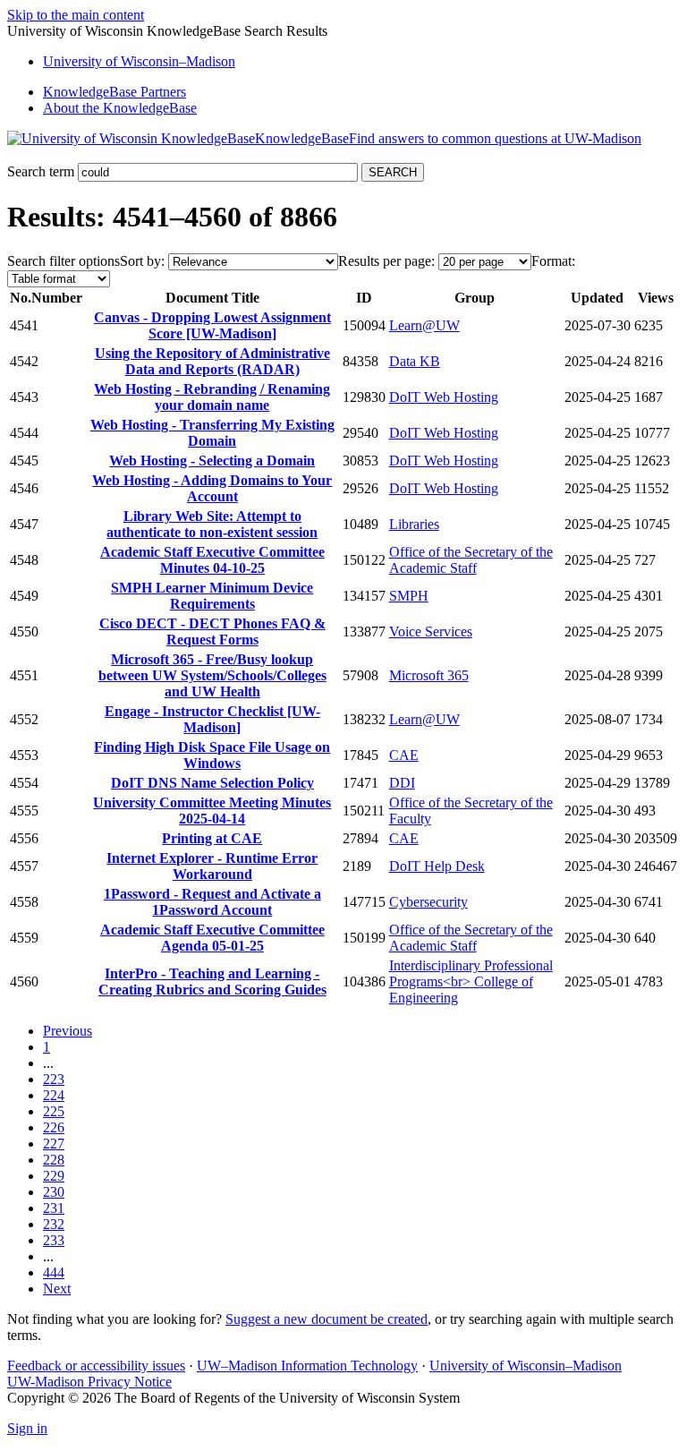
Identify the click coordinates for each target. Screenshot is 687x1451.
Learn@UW (424, 325)
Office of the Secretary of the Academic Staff (471, 560)
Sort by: (142, 261)
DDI (402, 782)
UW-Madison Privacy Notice (89, 1381)
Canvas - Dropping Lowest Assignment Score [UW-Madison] (212, 325)
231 (53, 1208)
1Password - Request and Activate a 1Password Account (212, 902)
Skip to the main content (75, 14)
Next (57, 1288)
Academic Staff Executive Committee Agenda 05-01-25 (212, 937)
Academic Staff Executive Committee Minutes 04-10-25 (212, 560)
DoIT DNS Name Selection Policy (212, 782)
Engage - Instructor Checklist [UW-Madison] (212, 719)
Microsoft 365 (429, 675)
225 (53, 1111)
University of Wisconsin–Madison (525, 1365)
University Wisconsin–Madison (139, 61)
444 (53, 1272)
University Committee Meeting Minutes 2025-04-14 (212, 810)
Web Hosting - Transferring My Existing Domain (212, 432)
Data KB (414, 361)
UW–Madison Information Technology (307, 1365)
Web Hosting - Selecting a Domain (212, 460)
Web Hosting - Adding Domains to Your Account (212, 488)
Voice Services (430, 631)
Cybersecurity (428, 901)
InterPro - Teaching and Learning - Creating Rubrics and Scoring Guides (212, 981)
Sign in (27, 1428)
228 (53, 1159)
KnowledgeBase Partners (114, 91)
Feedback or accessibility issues (96, 1365)
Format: (553, 261)
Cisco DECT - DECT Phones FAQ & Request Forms (212, 631)
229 (53, 1175)
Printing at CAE (212, 838)
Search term (40, 171)
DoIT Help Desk (437, 866)
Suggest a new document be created (326, 1319)
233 (53, 1240)
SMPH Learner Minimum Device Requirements (212, 595)
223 (53, 1079)
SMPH (408, 595)
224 (53, 1095)
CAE (404, 755)
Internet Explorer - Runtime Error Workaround (212, 866)
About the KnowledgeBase (120, 107)
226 (53, 1127)
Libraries (414, 524)
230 (53, 1191)
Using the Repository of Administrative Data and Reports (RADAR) (212, 361)
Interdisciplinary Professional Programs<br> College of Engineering (471, 981)
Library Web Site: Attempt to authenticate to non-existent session (212, 524)
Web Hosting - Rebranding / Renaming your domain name (212, 397)
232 (53, 1224)
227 (53, 1143)
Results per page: (386, 261)
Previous (67, 1030)
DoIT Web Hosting (443, 397)
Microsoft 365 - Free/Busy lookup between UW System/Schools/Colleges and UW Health (212, 675)
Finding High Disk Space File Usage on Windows (212, 755)
